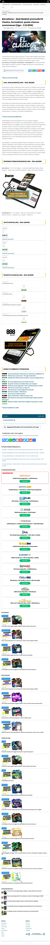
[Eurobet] (25, 556)
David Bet (39, 28)
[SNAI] (25, 511)
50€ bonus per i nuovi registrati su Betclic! (21, 390)
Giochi (2, 934)
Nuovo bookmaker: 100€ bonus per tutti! (20, 396)
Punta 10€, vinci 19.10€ (7, 239)
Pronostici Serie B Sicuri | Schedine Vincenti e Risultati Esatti (17, 883)
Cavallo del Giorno (27, 4)
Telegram (28, 930)
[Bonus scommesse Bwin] (23, 208)
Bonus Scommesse (5, 630)
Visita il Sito (25, 481)
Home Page (4, 923)
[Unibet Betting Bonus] (23, 322)
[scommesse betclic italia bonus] (4, 390)
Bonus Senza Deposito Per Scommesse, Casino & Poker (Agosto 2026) (20, 640)
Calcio (3, 741)
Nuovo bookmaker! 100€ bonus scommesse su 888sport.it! (26, 374)
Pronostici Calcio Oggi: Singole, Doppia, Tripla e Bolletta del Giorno (19, 626)
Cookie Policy (29, 928)
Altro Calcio (4, 659)
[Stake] (25, 533)
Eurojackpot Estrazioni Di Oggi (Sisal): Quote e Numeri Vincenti (18, 838)
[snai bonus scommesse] (10, 78)
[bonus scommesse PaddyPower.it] (4, 384)
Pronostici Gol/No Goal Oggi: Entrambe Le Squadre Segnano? (17, 751)
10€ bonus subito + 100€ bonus (17, 392)
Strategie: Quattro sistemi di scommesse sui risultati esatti (22, 911)
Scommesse (4, 842)
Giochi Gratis (36, 4)
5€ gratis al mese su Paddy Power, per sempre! (22, 384)
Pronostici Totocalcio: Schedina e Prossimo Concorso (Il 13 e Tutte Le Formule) (22, 868)
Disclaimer (28, 926)
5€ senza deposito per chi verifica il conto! (21, 382)
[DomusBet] (25, 567)
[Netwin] (25, 590)
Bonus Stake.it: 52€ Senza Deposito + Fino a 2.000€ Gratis (16, 718)
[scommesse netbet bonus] (4, 396)
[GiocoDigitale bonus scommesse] (23, 312)
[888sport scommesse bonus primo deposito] (21, 364)
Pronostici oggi (6, 4)
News (4, 1)
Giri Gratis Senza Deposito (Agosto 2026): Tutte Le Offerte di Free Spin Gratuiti (22, 703)
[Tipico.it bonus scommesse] (4, 388)
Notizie (2, 936)
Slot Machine (4, 930)
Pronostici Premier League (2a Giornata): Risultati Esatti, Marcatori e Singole (22, 809)
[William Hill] (25, 579)
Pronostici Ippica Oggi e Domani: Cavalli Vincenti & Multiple (17, 655)
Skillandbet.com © (21, 942)
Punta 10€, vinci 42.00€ (8, 253)
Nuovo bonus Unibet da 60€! (16, 394)
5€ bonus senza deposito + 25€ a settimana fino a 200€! (25, 386)
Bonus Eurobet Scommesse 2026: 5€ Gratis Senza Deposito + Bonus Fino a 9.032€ (23, 732)
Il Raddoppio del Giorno (8, 780)
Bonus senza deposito (16, 4)
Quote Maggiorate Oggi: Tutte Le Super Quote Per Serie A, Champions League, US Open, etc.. (24, 853)
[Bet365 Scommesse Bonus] (4, 250)
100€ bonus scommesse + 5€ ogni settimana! (22, 376)
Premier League (5, 799)
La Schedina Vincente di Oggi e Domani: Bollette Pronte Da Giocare (19, 669)
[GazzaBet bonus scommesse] (4, 398)
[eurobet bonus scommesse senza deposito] (4, 392)
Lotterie (4, 828)
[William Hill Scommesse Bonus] (4, 235)
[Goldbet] (25, 545)
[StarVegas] (25, 522)
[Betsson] (25, 477)
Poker (2, 932)
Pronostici (3, 925)
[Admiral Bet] (25, 488)
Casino (2, 928)
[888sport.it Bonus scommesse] (23, 301)
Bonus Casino (5, 693)
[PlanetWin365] (25, 601)
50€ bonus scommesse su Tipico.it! (19, 388)
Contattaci (43, 4)
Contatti (27, 923)
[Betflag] (25, 499)
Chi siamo (28, 925)
